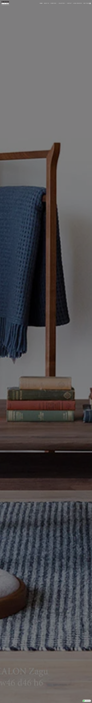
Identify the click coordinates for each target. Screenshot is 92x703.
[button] (77, 3)
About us (46, 3)
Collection (62, 3)
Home (41, 3)
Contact (69, 3)
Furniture (53, 3)
